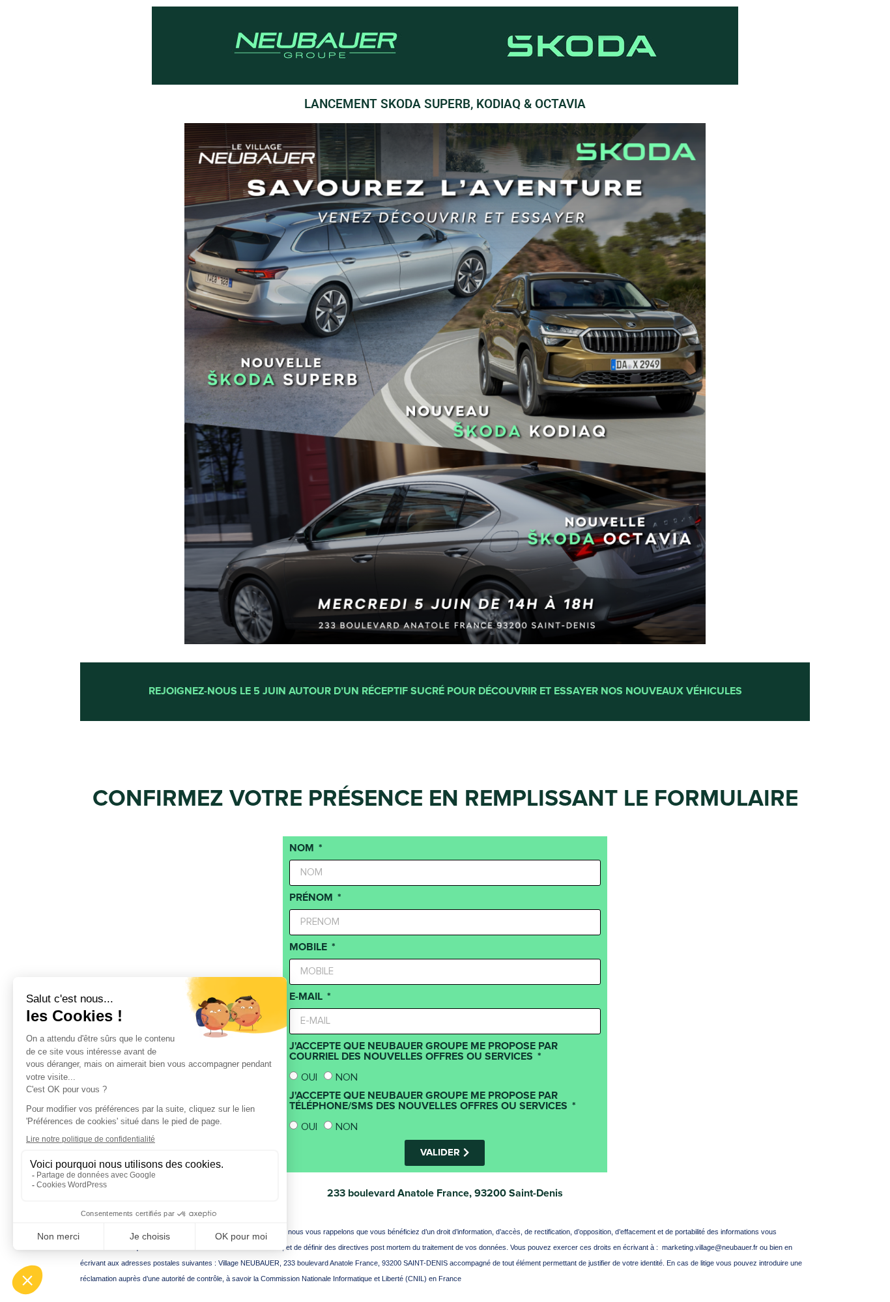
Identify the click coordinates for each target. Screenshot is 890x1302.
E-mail (307, 997)
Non (347, 1077)
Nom (303, 849)
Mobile (309, 948)
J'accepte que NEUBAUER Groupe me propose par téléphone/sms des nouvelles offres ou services (429, 1101)
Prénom (312, 898)
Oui (309, 1077)
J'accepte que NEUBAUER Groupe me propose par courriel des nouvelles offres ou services (423, 1052)
